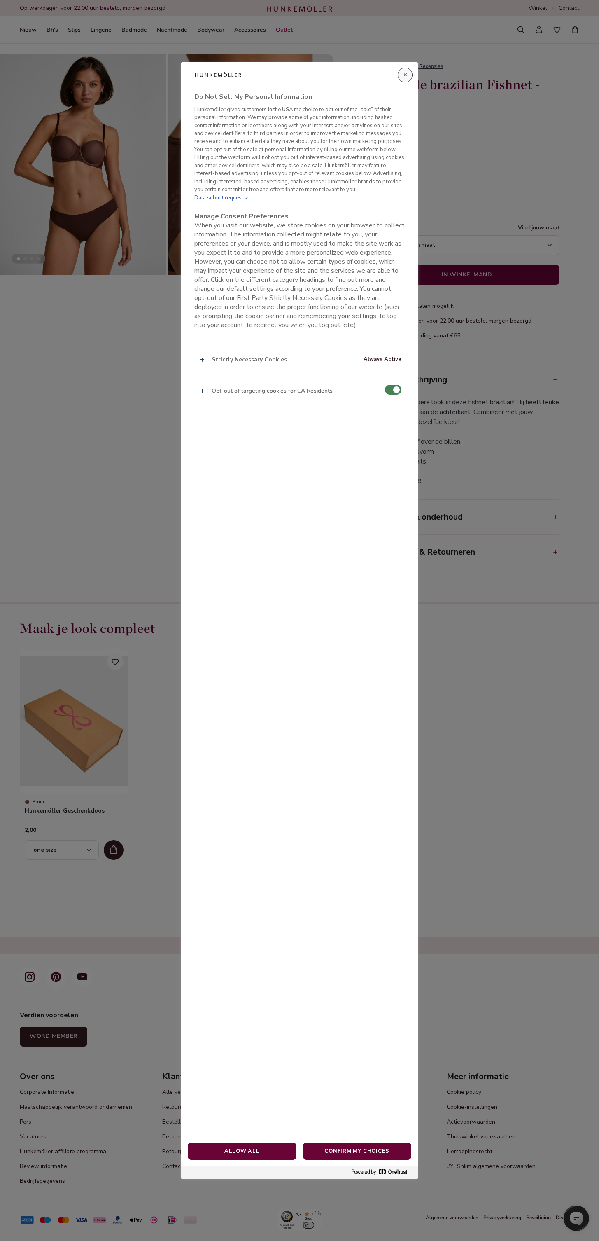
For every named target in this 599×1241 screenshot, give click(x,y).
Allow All (242, 1151)
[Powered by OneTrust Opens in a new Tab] (382, 1172)
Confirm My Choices (356, 1151)
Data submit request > (221, 197)
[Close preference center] (405, 75)
